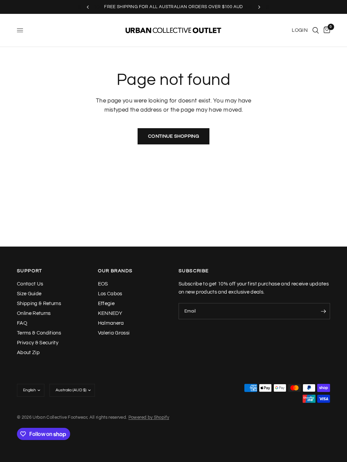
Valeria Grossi (114, 333)
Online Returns (34, 313)
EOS (103, 283)
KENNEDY (110, 313)
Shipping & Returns (39, 303)
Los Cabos (110, 293)
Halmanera (111, 323)
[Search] (315, 30)
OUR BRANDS (115, 271)
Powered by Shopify (148, 417)
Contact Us (30, 283)
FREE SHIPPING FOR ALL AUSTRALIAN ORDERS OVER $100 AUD (173, 6)
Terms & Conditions (39, 333)
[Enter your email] (323, 311)
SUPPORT (29, 271)
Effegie (106, 303)
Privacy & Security (37, 342)
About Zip (28, 352)
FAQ (22, 323)
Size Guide (29, 293)
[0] (325, 30)
